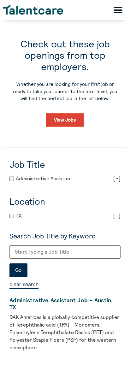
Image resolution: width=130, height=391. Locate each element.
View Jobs (65, 120)
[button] (118, 10)
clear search (23, 284)
